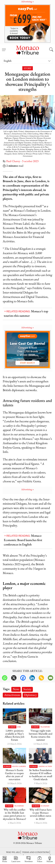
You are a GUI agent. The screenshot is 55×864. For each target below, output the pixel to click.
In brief (12, 727)
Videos (39, 861)
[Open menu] (4, 48)
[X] (13, 678)
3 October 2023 (30, 161)
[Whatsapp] (4, 678)
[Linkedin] (32, 678)
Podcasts (50, 861)
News (16, 689)
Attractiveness (12, 695)
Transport (45, 727)
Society (27, 689)
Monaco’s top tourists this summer (26, 313)
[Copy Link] (41, 678)
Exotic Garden (19, 766)
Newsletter (29, 861)
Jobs (19, 727)
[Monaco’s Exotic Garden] (14, 755)
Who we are (13, 852)
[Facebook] (23, 678)
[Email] (50, 678)
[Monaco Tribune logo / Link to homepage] (27, 49)
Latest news (15, 861)
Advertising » (27, 327)
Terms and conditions (35, 852)
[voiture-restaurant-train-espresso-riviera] (40, 716)
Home (4, 861)
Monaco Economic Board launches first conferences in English (23, 539)
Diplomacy (30, 695)
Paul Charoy (13, 161)
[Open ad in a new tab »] (27, 23)
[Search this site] (51, 50)
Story (27, 68)
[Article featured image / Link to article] (14, 716)
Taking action (45, 766)
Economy (45, 806)
